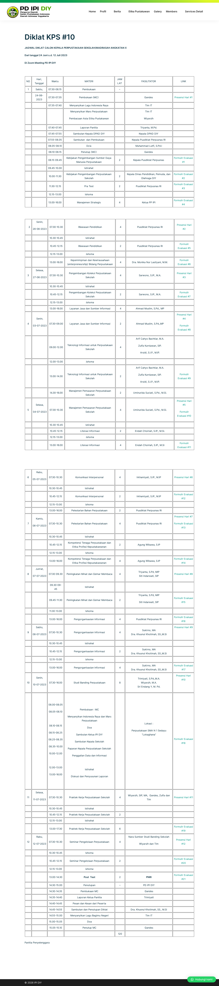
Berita (117, 11)
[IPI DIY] (29, 11)
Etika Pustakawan (139, 11)
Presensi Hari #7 (183, 516)
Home (92, 11)
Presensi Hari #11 (183, 797)
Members (171, 11)
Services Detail (194, 11)
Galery (158, 11)
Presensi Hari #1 (183, 97)
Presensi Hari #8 (183, 573)
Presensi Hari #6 (183, 477)
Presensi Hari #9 (183, 627)
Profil (103, 11)
